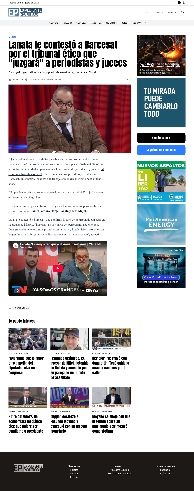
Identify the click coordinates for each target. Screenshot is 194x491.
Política (149, 12)
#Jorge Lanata (22, 307)
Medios (172, 12)
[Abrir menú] (182, 12)
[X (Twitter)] (184, 2)
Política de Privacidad (120, 473)
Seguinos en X (161, 137)
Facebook (165, 469)
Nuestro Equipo (120, 469)
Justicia (161, 12)
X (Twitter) (166, 473)
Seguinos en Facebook (161, 150)
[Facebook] (179, 2)
